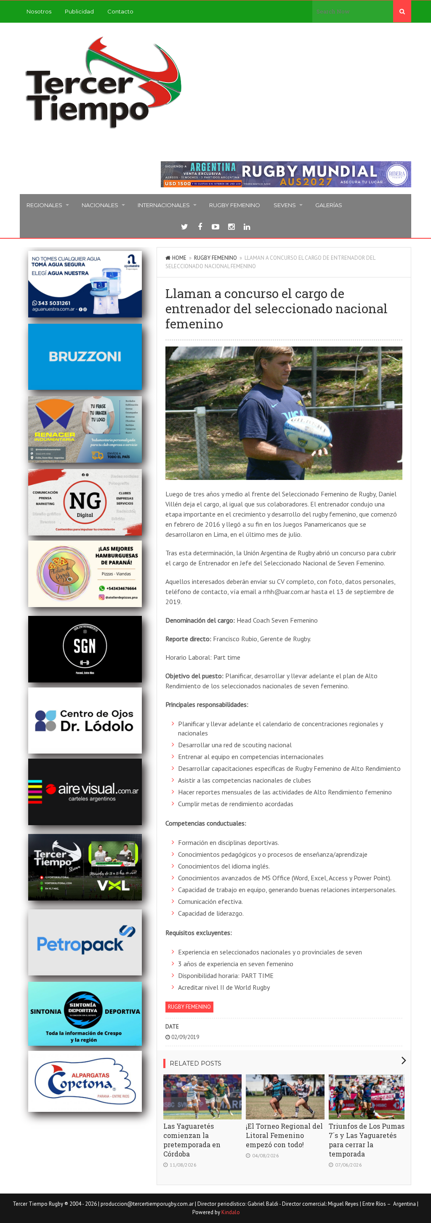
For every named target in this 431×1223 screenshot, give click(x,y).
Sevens (285, 205)
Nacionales (100, 205)
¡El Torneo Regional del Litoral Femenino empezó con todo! (284, 1135)
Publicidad (79, 11)
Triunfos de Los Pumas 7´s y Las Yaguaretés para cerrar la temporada (366, 1140)
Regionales (44, 205)
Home (179, 257)
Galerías (328, 205)
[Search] (402, 11)
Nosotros (39, 11)
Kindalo (230, 1212)
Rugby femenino (234, 205)
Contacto (120, 11)
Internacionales (164, 205)
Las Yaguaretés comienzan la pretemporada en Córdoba (192, 1140)
